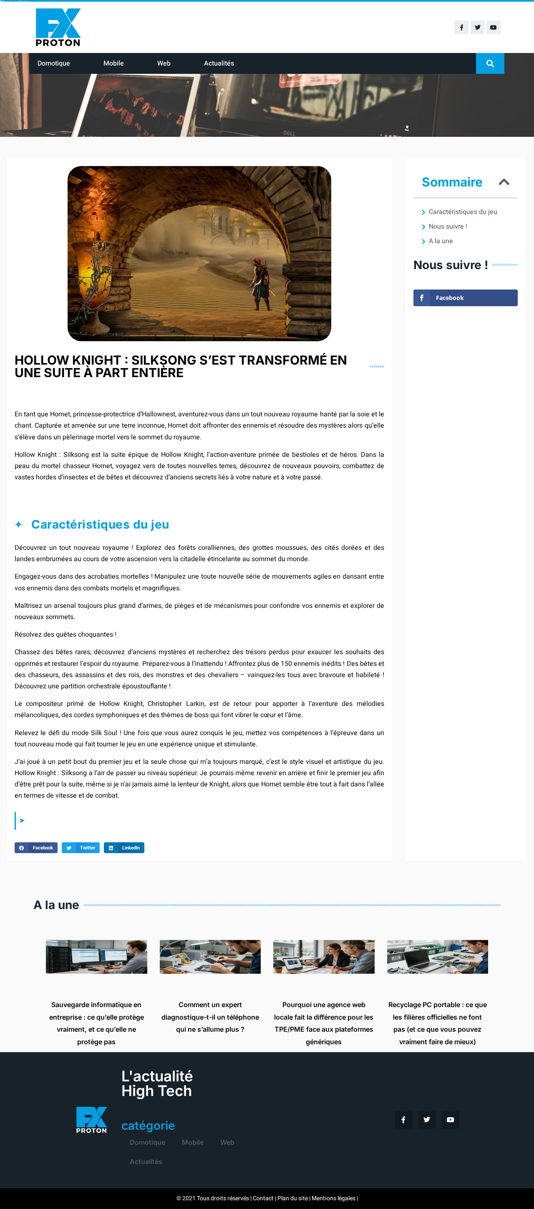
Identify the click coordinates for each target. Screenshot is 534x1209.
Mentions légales (333, 1198)
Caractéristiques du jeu (463, 212)
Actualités (219, 63)
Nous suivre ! (448, 227)
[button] (490, 64)
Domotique (54, 63)
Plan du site (292, 1198)
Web (164, 63)
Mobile (113, 63)
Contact (263, 1198)
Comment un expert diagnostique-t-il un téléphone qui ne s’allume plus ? (210, 1016)
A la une (441, 241)
